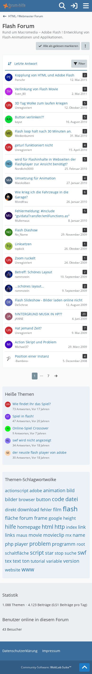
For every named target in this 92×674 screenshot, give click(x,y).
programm (63, 544)
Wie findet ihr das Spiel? (32, 404)
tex (8, 561)
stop (59, 553)
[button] (85, 46)
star (49, 553)
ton (25, 561)
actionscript (16, 490)
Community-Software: (46, 667)
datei (71, 499)
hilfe (10, 526)
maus (21, 535)
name (79, 535)
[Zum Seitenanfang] (84, 667)
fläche (11, 518)
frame (40, 518)
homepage (29, 527)
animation (54, 490)
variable (54, 561)
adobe (35, 490)
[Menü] (86, 6)
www (27, 569)
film (57, 509)
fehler (46, 509)
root (81, 544)
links (10, 535)
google (55, 518)
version (71, 561)
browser (27, 499)
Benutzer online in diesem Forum (35, 619)
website (12, 570)
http (59, 526)
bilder (11, 499)
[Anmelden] (74, 6)
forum (26, 518)
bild (71, 490)
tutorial (38, 561)
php (9, 544)
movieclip (53, 535)
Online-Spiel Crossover (31, 428)
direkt (10, 509)
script (37, 552)
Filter (82, 64)
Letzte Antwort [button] (25, 63)
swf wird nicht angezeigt (32, 440)
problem (40, 543)
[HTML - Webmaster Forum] (14, 6)
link (82, 527)
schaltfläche (17, 553)
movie (35, 535)
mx (68, 535)
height (69, 518)
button (43, 499)
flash (70, 508)
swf (82, 552)
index (71, 527)
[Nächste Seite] (56, 376)
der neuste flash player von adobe (40, 452)
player (21, 544)
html (47, 526)
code (58, 499)
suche (70, 553)
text (17, 561)
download (28, 509)
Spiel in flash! (23, 416)
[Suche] (62, 6)
